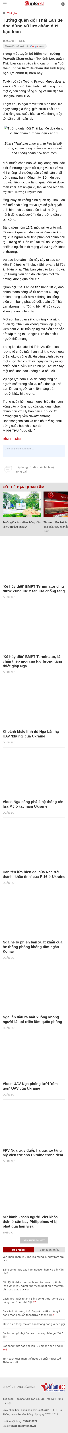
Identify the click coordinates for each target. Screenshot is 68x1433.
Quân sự (9, 597)
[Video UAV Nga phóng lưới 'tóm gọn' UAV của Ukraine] (34, 1057)
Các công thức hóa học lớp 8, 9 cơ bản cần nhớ (31, 1346)
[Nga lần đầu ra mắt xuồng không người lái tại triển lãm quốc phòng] (34, 990)
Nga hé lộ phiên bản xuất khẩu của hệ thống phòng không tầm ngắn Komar (32, 946)
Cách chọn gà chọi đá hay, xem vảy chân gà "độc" (33, 1333)
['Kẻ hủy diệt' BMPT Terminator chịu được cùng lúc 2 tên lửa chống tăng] (34, 560)
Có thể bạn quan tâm (23, 487)
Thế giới (12, 13)
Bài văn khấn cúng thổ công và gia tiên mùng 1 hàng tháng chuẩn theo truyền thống (31, 1313)
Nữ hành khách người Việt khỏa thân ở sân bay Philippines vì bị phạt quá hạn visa (30, 1221)
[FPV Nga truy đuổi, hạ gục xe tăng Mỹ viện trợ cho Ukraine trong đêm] (34, 1123)
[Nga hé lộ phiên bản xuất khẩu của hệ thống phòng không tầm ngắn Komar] (34, 915)
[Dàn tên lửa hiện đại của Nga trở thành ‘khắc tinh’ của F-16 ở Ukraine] (34, 845)
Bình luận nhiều (49, 1249)
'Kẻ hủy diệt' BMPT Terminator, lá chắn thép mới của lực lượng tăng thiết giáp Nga (32, 661)
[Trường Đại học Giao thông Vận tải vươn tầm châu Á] (22, 504)
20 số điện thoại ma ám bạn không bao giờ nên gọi (34, 1324)
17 (34, 1302)
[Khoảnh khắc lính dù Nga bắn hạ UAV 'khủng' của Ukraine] (34, 705)
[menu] (4, 4)
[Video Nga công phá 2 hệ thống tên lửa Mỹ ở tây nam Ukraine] (34, 775)
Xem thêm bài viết (34, 1240)
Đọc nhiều (18, 1249)
